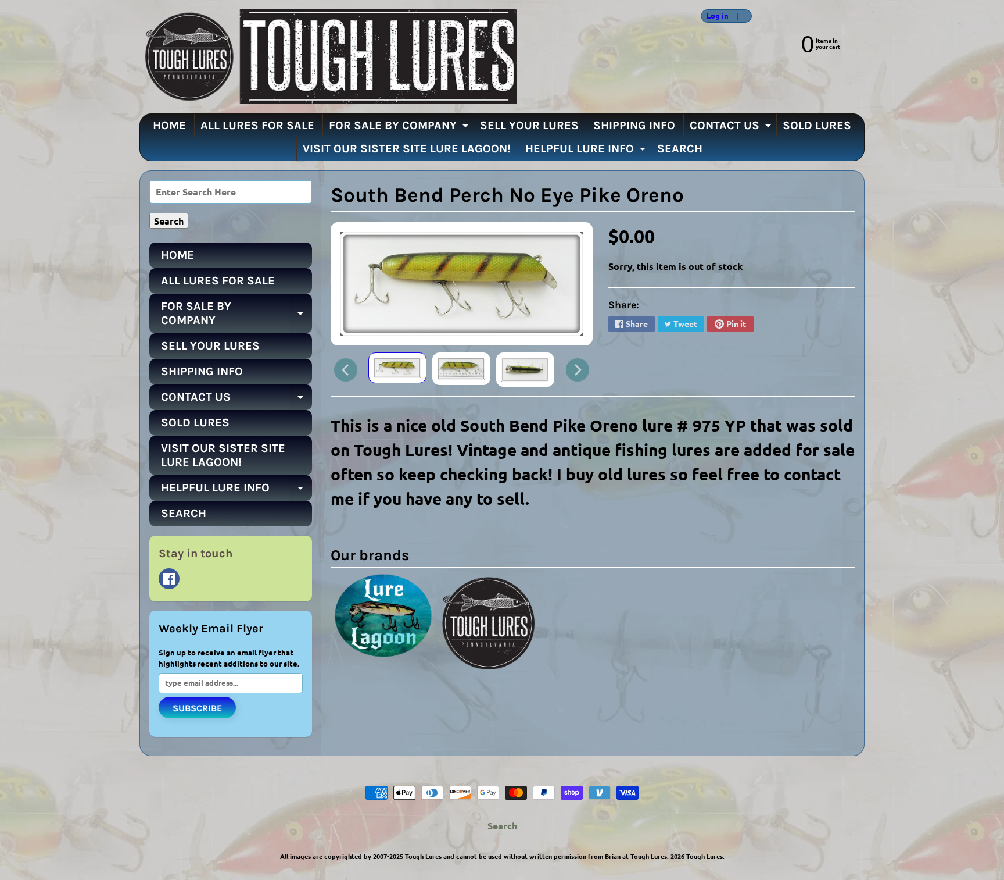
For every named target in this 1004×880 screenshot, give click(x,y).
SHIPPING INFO (634, 125)
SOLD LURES (817, 125)
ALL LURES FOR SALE (257, 125)
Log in (718, 16)
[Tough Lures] (328, 56)
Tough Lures (704, 856)
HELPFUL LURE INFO (586, 151)
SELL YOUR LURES (529, 125)
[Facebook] (169, 578)
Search (502, 826)
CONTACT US (732, 128)
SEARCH (679, 148)
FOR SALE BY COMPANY (400, 128)
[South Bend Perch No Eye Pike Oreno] (397, 367)
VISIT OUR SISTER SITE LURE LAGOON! (407, 148)
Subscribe (197, 708)
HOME (169, 125)
